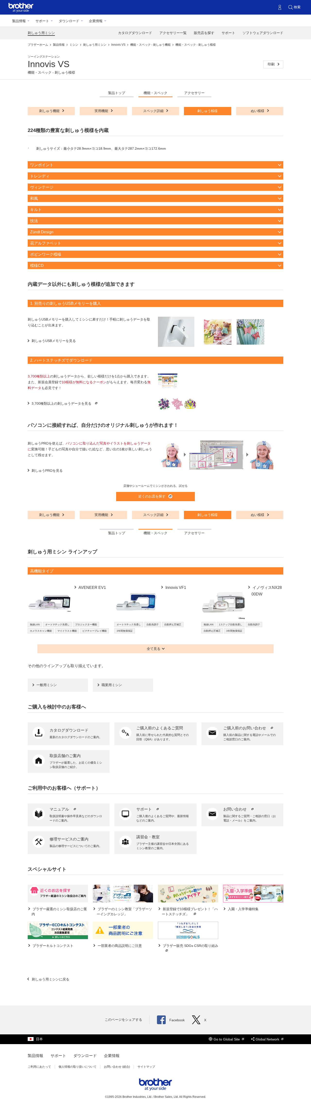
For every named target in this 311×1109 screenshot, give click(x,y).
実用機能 (102, 111)
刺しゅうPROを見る (47, 470)
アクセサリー (194, 93)
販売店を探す (204, 33)
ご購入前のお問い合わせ (245, 728)
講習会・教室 (148, 837)
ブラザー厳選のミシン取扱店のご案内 (59, 911)
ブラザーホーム (38, 44)
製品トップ (116, 93)
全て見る (153, 649)
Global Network (268, 1039)
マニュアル (60, 809)
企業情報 (96, 21)
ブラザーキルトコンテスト (52, 946)
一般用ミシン (46, 685)
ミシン (74, 44)
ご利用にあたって (39, 1066)
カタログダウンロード (135, 33)
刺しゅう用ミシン (41, 33)
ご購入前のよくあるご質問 (159, 728)
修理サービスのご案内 (69, 839)
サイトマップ (146, 1066)
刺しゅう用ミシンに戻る (50, 979)
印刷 (272, 64)
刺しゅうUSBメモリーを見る (54, 341)
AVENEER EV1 (92, 587)
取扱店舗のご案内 (65, 756)
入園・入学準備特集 (243, 909)
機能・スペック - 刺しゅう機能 (150, 44)
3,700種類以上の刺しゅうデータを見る (61, 403)
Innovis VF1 (175, 587)
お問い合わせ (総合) (117, 1066)
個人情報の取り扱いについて (77, 1066)
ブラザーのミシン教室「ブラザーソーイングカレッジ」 (124, 911)
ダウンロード (69, 21)
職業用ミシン (112, 685)
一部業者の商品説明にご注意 (119, 946)
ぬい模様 (258, 111)
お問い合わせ (235, 809)
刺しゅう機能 (49, 111)
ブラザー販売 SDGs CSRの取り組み (190, 946)
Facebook (177, 1020)
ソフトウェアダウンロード (262, 33)
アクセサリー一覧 (173, 33)
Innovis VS (118, 44)
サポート (42, 21)
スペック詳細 (153, 111)
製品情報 (19, 21)
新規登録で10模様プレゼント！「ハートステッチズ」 (190, 911)
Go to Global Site (227, 1039)
